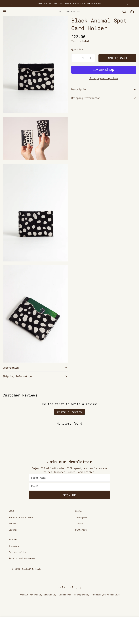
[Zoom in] (62, 23)
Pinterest (81, 529)
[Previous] (11, 3)
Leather (13, 529)
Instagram (81, 517)
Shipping (14, 546)
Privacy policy (17, 552)
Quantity (77, 49)
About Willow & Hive (21, 517)
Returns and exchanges (22, 558)
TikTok (79, 523)
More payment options (103, 78)
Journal (13, 523)
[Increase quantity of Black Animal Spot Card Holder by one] (91, 58)
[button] (132, 11)
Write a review (69, 412)
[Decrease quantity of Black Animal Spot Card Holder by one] (75, 58)
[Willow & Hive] (69, 11)
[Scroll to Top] (132, 597)
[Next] (128, 3)
